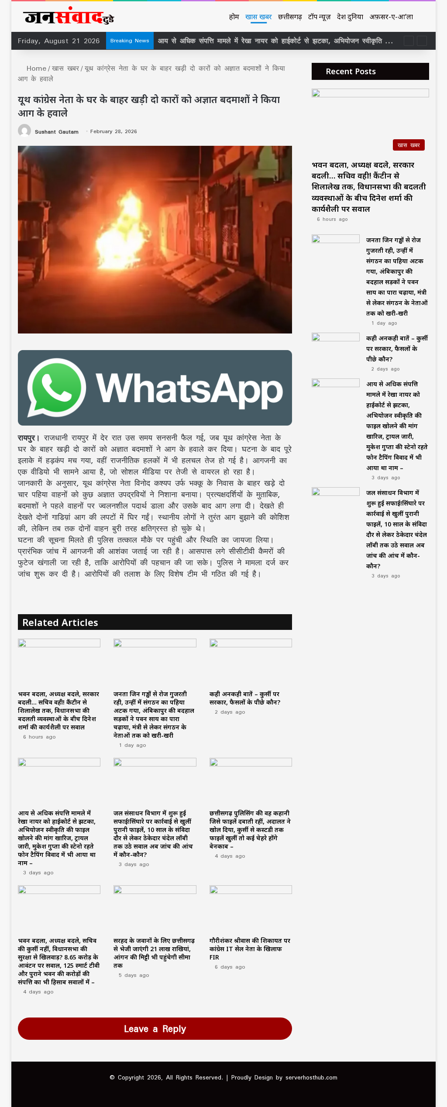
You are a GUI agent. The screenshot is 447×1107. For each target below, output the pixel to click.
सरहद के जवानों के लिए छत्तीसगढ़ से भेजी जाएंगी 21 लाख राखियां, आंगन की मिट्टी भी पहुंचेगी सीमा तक (154, 952)
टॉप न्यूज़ (319, 16)
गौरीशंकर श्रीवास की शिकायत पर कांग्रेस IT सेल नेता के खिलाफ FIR (250, 948)
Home (34, 68)
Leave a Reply (155, 1028)
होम (234, 16)
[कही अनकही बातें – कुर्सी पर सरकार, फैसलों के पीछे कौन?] (251, 662)
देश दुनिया (350, 16)
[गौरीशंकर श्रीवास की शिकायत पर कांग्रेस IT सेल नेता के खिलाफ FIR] (251, 908)
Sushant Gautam (57, 131)
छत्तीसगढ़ (290, 16)
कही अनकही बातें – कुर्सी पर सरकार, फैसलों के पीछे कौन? (245, 698)
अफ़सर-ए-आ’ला (391, 16)
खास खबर (258, 16)
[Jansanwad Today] (67, 16)
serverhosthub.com (311, 1077)
